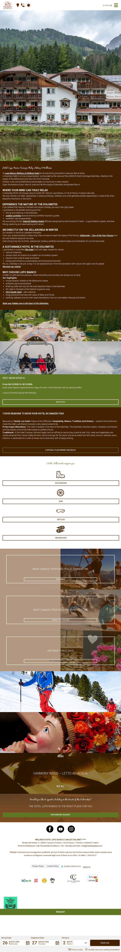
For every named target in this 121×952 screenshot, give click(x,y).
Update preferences (72, 866)
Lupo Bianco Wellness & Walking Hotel (22, 173)
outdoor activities (13, 215)
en (107, 6)
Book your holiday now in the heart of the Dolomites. (26, 303)
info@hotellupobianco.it (92, 846)
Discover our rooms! (12, 266)
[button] (16, 943)
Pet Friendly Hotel (13, 292)
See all (60, 786)
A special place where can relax (60, 450)
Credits (86, 867)
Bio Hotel (29, 249)
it (104, 6)
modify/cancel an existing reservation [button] (104, 950)
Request (60, 912)
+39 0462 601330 (72, 846)
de (111, 6)
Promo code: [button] (77, 950)
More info (60, 402)
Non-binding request (60, 815)
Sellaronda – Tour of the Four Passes (96, 235)
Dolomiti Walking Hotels (33, 221)
